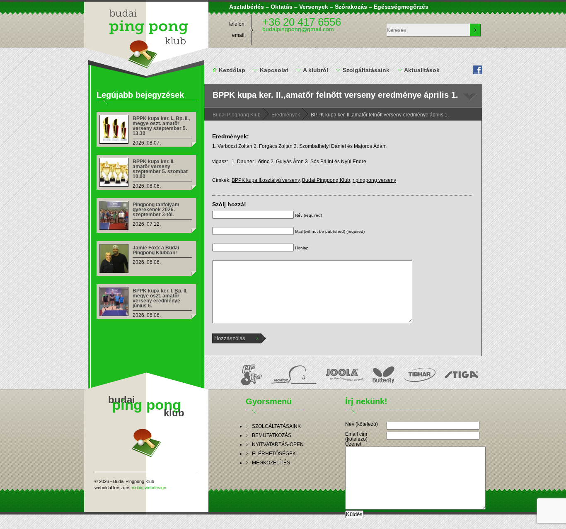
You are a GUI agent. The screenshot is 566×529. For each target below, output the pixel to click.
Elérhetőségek (274, 454)
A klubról (315, 70)
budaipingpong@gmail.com (298, 29)
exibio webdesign (149, 487)
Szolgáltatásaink (366, 70)
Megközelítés (271, 463)
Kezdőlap (232, 70)
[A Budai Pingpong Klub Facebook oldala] (478, 69)
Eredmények (285, 114)
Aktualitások (422, 70)
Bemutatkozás (271, 435)
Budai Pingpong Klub (146, 34)
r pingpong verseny (374, 180)
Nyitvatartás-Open (278, 444)
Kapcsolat (274, 70)
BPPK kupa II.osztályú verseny (266, 180)
